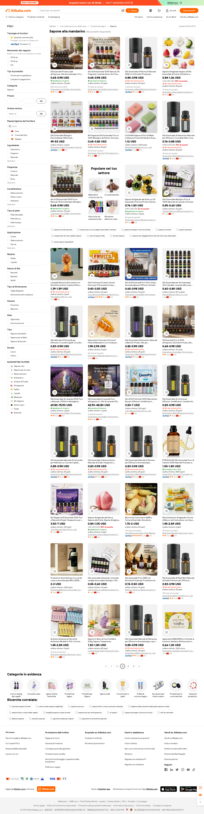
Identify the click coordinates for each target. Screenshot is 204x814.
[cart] (160, 11)
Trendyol (131, 801)
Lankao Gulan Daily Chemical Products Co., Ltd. (104, 651)
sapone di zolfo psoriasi (63, 230)
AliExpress (62, 801)
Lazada (102, 801)
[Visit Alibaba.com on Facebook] (166, 769)
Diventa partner (171, 759)
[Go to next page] (139, 666)
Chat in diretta (131, 743)
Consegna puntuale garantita (57, 749)
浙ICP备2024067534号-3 (173, 810)
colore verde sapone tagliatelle (51, 706)
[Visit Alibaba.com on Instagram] (182, 769)
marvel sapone (118, 236)
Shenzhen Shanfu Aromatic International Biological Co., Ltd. (67, 147)
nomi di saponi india (97, 236)
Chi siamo (10, 732)
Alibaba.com (152, 789)
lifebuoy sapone (18, 719)
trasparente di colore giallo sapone (67, 236)
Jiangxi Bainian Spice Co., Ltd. (175, 294)
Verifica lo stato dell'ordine (175, 749)
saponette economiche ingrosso (94, 719)
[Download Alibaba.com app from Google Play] (189, 789)
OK (41, 101)
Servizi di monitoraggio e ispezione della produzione (62, 760)
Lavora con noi (12, 754)
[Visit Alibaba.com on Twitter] (177, 769)
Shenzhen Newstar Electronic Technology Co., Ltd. (178, 533)
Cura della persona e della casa (73, 26)
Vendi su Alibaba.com (173, 738)
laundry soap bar (38, 719)
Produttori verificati (93, 738)
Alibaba (52, 26)
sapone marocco (77, 706)
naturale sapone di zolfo (21, 706)
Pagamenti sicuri (52, 738)
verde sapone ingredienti (63, 242)
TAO (123, 801)
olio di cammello (166, 713)
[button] (122, 10)
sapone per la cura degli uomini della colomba (98, 230)
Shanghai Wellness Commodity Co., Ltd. (67, 590)
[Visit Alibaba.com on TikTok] (193, 769)
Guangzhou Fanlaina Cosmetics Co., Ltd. (178, 651)
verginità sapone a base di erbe (58, 713)
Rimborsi (128, 754)
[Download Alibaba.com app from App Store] (168, 789)
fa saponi (113, 713)
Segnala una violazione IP (135, 759)
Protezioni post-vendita (55, 754)
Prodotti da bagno (98, 26)
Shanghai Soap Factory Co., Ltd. (138, 147)
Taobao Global (113, 801)
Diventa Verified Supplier (175, 754)
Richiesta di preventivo (95, 743)
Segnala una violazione (134, 764)
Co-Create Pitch (13, 743)
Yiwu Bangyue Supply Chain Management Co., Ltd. (141, 533)
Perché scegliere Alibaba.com (18, 738)
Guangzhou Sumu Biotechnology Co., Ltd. (178, 92)
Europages (142, 801)
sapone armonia (164, 230)
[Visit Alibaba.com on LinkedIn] (171, 769)
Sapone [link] (113, 26)
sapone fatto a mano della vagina (25, 713)
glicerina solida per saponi (63, 719)
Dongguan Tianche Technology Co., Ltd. (104, 153)
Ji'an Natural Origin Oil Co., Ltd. (138, 411)
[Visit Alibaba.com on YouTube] (188, 769)
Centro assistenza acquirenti (137, 738)
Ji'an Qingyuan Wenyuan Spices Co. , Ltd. (104, 294)
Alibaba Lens (19, 789)
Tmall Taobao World (88, 801)
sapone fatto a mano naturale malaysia (107, 706)
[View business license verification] (127, 809)
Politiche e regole (52, 767)
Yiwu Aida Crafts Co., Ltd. (61, 297)
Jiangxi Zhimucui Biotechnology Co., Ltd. (178, 211)
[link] (200, 787)
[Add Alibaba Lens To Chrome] (46, 789)
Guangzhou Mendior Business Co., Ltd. (104, 356)
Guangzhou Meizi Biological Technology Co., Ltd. (141, 89)
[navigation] (26, 346)
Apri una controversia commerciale (140, 749)
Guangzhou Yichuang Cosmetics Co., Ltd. (178, 474)
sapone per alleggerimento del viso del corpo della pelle (154, 236)
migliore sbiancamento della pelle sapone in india (150, 706)
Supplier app (104, 789)
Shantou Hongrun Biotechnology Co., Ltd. (141, 590)
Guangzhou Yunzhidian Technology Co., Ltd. (67, 89)
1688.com (73, 801)
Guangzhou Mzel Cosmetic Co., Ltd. (177, 596)
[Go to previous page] (105, 666)
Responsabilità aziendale (16, 749)
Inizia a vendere (171, 743)
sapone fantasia (185, 230)
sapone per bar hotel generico (90, 713)
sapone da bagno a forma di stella (137, 230)
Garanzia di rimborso (54, 743)
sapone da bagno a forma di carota (138, 713)
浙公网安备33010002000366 (147, 810)
